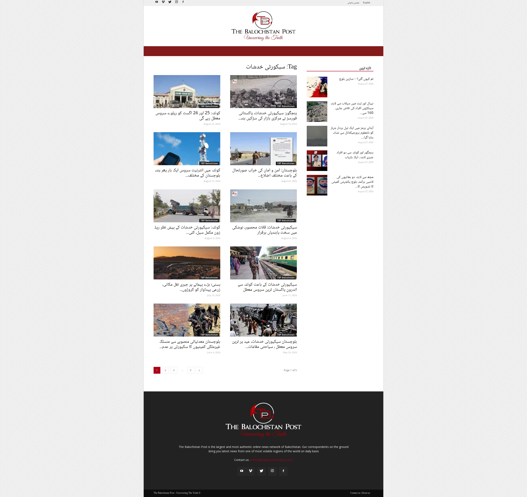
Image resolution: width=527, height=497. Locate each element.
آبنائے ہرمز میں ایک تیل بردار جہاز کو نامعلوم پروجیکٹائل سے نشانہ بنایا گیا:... (352, 133)
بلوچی (356, 3)
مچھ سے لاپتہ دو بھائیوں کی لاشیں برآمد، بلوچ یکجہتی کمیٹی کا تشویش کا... (352, 182)
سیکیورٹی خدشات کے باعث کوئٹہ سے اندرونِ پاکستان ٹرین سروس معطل (267, 287)
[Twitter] (170, 3)
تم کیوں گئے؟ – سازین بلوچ (356, 79)
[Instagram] (176, 3)
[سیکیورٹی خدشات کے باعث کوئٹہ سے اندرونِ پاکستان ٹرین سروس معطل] (263, 262)
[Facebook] (183, 3)
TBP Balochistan (209, 106)
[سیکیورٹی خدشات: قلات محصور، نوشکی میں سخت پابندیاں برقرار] (263, 205)
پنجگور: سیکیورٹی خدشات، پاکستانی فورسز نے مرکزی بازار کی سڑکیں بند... (267, 116)
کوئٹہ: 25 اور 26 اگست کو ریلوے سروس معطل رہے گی (187, 116)
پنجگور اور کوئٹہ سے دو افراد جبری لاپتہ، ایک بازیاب (355, 155)
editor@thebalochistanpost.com (271, 460)
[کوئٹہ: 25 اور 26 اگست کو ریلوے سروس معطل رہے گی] (187, 91)
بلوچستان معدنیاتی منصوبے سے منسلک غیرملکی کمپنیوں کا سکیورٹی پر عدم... (189, 344)
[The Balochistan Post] (263, 26)
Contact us (355, 493)
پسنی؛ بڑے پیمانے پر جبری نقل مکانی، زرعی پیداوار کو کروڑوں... (191, 287)
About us (365, 493)
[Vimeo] (163, 3)
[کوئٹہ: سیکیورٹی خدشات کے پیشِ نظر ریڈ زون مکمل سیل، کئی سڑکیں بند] (187, 205)
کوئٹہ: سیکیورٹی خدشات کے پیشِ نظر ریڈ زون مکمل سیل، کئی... (187, 230)
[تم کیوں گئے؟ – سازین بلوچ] (317, 87)
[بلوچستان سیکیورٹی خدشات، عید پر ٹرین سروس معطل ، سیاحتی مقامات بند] (263, 320)
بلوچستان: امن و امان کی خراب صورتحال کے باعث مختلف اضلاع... (264, 173)
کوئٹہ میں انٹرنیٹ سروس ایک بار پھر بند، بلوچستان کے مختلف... (187, 173)
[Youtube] (157, 3)
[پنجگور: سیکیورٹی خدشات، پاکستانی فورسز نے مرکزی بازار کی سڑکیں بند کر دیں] (263, 91)
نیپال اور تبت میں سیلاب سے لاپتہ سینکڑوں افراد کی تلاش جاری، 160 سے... (351, 108)
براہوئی (350, 3)
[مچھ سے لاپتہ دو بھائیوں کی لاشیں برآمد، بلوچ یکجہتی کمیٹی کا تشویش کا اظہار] (317, 185)
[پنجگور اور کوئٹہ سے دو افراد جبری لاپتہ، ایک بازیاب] (317, 160)
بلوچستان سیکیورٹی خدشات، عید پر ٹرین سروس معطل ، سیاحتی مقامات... (264, 344)
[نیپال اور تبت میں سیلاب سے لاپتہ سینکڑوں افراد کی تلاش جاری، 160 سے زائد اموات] (317, 111)
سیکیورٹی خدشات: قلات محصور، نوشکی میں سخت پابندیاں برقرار (264, 230)
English (366, 3)
